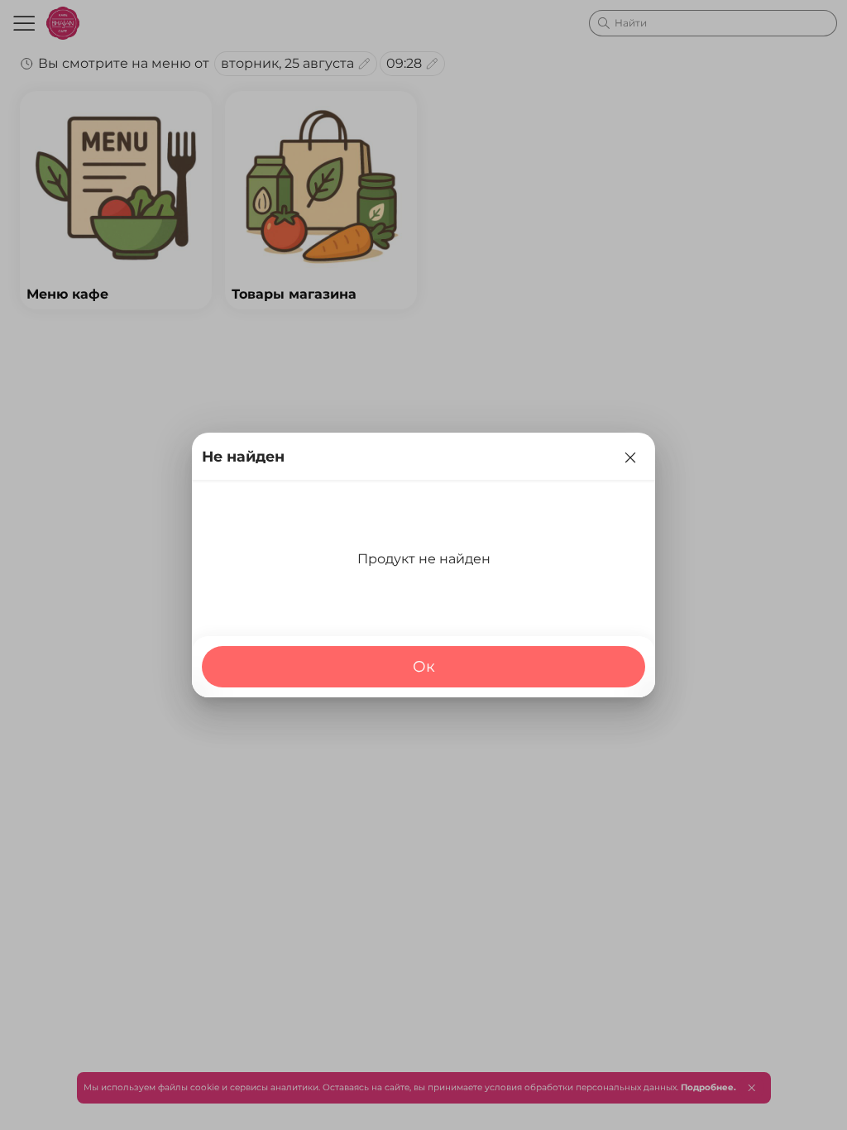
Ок (424, 666)
